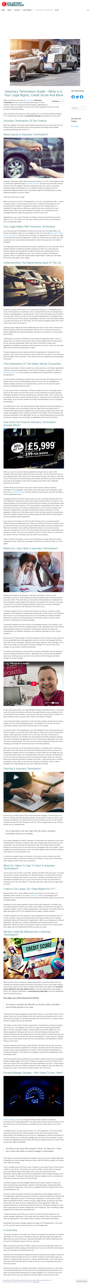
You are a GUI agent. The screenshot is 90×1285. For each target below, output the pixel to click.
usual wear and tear (17, 492)
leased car (34, 895)
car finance (29, 100)
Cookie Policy (36, 1281)
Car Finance (27, 10)
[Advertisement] (45, 26)
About (9, 10)
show (61, 101)
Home (3, 10)
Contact (17, 10)
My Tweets (75, 126)
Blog (57, 10)
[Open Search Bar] (88, 10)
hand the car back (32, 183)
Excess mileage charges (12, 1119)
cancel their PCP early (11, 372)
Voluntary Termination (44, 10)
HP (39, 114)
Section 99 (14, 235)
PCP (5, 116)
